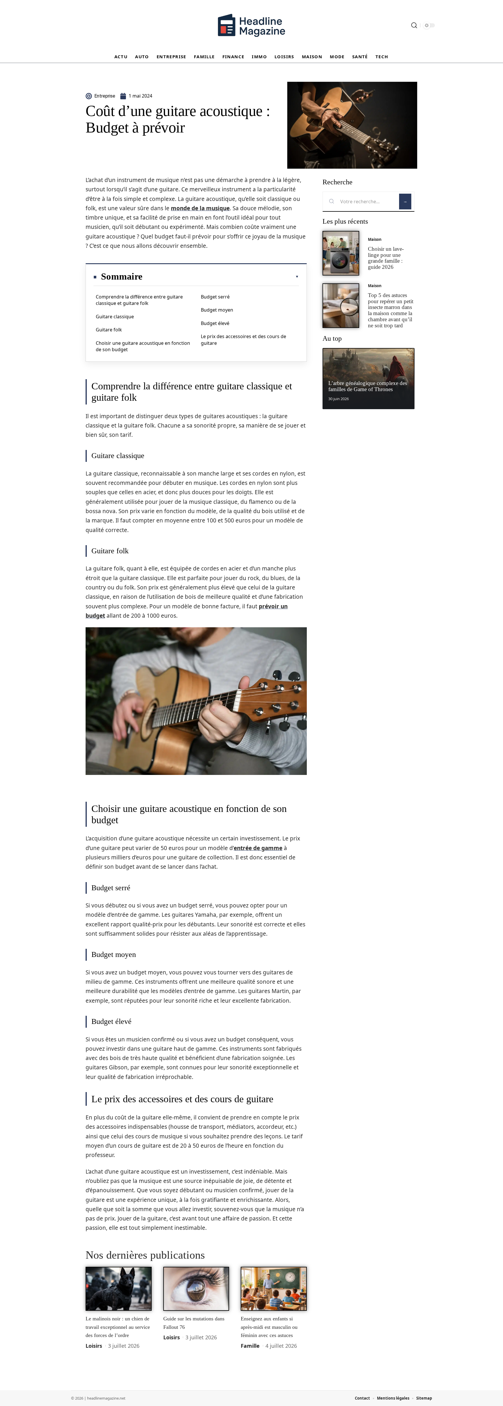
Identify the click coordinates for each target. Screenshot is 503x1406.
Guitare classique (115, 316)
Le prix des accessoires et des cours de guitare (243, 339)
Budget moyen (217, 310)
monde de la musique (200, 208)
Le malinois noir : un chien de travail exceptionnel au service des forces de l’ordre (118, 1327)
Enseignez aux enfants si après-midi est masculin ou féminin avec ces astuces (269, 1327)
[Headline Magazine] (251, 25)
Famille (250, 1346)
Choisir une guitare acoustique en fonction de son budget (143, 346)
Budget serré (215, 297)
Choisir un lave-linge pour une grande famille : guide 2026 (386, 258)
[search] (414, 25)
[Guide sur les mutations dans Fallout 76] (196, 1289)
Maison (375, 239)
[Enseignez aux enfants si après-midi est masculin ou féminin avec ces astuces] (274, 1289)
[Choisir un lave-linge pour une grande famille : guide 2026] (341, 253)
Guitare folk (109, 329)
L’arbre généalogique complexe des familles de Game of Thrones (367, 386)
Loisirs (94, 1346)
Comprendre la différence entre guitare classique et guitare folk (139, 300)
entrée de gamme (258, 848)
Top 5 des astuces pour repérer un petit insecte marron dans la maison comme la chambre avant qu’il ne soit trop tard (390, 310)
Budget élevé (215, 323)
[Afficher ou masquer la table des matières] (220, 276)
